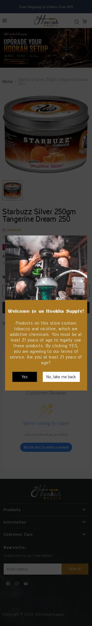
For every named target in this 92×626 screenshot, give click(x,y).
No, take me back (61, 376)
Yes (24, 376)
